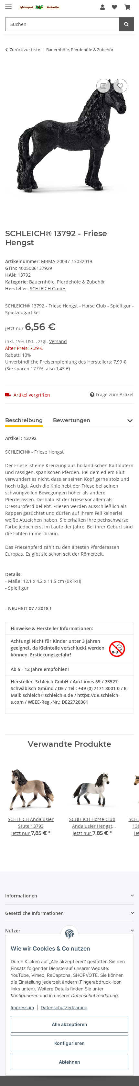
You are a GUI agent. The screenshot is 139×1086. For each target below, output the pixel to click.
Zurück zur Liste (25, 49)
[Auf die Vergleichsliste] (103, 86)
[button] (102, 7)
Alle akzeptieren (69, 1024)
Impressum (22, 1007)
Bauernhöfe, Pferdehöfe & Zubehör (67, 282)
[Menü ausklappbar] (8, 4)
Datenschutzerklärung (64, 1007)
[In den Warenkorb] (10, 70)
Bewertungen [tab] (71, 420)
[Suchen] (126, 24)
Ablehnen (69, 1062)
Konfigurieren (69, 1043)
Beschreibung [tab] (24, 420)
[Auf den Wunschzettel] (120, 86)
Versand (58, 341)
